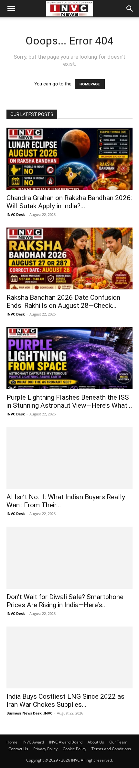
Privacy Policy (45, 749)
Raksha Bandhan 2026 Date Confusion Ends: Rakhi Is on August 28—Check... (63, 301)
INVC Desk (15, 214)
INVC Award (33, 742)
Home (11, 742)
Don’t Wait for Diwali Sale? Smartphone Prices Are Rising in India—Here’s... (64, 601)
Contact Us (18, 749)
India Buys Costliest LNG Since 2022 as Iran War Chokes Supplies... (65, 700)
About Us (96, 742)
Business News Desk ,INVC (29, 713)
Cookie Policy (74, 749)
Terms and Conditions (111, 749)
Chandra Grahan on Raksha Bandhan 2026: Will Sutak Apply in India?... (69, 202)
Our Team (118, 742)
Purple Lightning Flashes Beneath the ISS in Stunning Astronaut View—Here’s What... (69, 401)
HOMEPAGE (90, 84)
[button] (11, 8)
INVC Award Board (65, 742)
